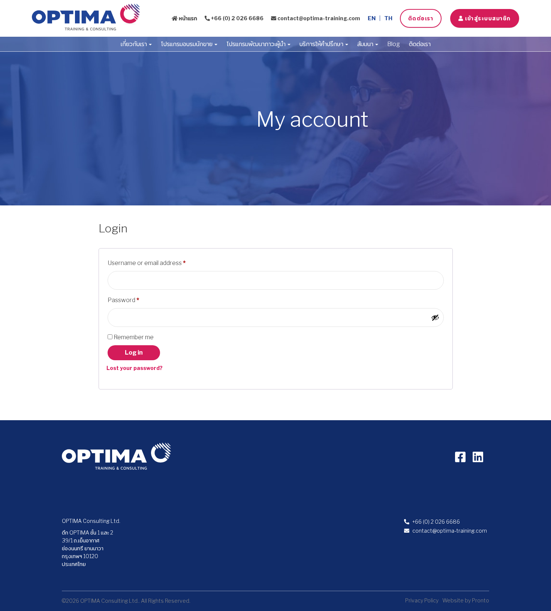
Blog (393, 44)
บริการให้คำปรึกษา (321, 44)
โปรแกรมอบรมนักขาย (187, 44)
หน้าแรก (187, 18)
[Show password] (435, 317)
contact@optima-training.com (318, 18)
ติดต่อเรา (421, 18)
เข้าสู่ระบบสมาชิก (487, 18)
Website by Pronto (465, 600)
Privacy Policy (422, 600)
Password (135, 300)
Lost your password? (134, 368)
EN (372, 18)
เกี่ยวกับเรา (134, 44)
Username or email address (159, 263)
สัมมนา (365, 44)
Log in (134, 352)
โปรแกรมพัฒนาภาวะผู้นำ (256, 44)
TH (388, 18)
